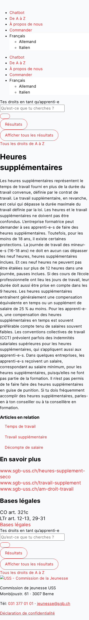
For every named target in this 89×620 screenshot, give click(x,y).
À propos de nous (26, 24)
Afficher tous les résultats (29, 135)
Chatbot (16, 12)
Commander (20, 30)
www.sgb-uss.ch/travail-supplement (40, 483)
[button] (20, 426)
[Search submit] (5, 116)
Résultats (13, 124)
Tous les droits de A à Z (22, 143)
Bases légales (15, 524)
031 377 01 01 (20, 603)
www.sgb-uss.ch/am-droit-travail (37, 489)
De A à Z (17, 18)
